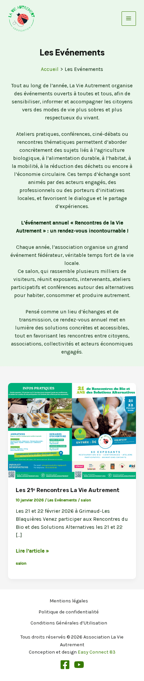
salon (86, 500)
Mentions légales (69, 601)
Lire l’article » (32, 551)
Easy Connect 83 (97, 652)
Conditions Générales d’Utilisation (68, 623)
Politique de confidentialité (69, 612)
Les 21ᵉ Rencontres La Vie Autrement (68, 490)
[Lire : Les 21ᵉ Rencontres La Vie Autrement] (72, 430)
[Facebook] (65, 665)
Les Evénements (62, 500)
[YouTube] (79, 665)
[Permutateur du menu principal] (129, 18)
